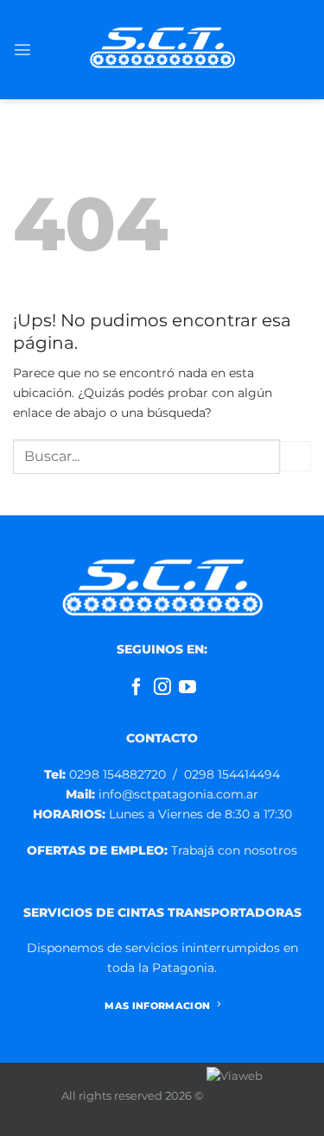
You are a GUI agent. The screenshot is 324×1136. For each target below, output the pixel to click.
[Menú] (22, 49)
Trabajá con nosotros (234, 850)
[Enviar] (295, 456)
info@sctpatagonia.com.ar (162, 794)
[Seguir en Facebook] (136, 687)
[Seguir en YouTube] (187, 687)
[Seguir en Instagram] (162, 687)
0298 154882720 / (114, 774)
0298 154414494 (232, 774)
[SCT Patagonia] (162, 50)
